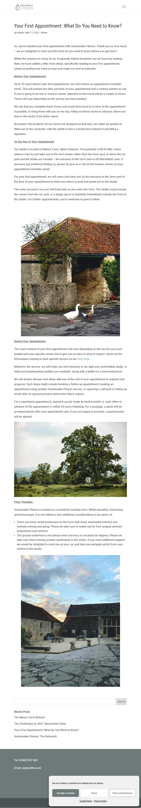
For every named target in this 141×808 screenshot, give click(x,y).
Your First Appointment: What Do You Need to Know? (46, 730)
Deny (94, 793)
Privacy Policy (100, 801)
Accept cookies (66, 793)
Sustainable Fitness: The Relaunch (35, 736)
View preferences (122, 793)
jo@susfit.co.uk (31, 768)
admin (20, 32)
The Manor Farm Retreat (29, 717)
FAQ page (84, 359)
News (44, 32)
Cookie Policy (86, 801)
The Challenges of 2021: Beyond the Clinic (40, 723)
